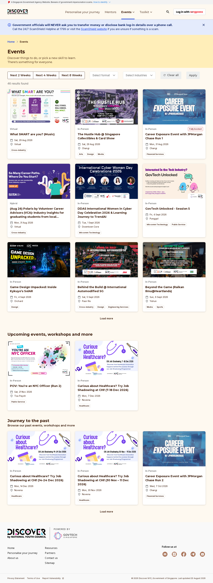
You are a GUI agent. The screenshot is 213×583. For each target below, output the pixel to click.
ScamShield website (94, 29)
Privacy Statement (15, 578)
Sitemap (50, 563)
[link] (17, 11)
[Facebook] (184, 554)
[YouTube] (202, 554)
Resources (51, 548)
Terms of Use (33, 578)
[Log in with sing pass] (189, 12)
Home (11, 41)
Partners (50, 553)
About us (12, 558)
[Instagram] (174, 554)
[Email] (165, 554)
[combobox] (104, 75)
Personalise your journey (22, 553)
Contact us (51, 558)
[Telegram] (193, 554)
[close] (204, 25)
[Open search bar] (168, 11)
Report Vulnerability (51, 578)
